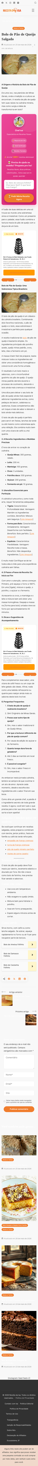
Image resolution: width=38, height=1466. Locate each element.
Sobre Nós (11, 1430)
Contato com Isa (11, 1404)
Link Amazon (27, 519)
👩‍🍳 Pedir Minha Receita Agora (19, 197)
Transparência (12, 1420)
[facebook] (9, 978)
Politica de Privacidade (25, 1398)
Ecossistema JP (13, 1440)
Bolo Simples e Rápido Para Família (15, 1225)
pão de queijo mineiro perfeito (20, 849)
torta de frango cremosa (18, 845)
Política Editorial (26, 1404)
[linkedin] (19, 978)
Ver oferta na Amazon (18, 272)
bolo (25, 338)
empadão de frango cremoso (20, 840)
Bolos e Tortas (18, 28)
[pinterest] (24, 978)
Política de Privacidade (19, 1409)
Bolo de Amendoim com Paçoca (14, 1165)
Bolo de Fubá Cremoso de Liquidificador (18, 1300)
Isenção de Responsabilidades (19, 1425)
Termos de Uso (12, 1414)
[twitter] (14, 978)
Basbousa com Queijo (10, 1235)
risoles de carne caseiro (17, 854)
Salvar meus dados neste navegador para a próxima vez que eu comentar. (19, 1101)
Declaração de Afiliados (16, 1435)
